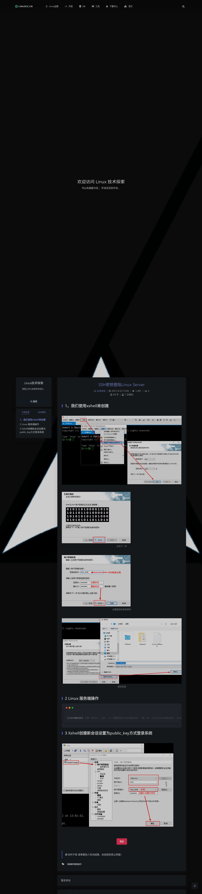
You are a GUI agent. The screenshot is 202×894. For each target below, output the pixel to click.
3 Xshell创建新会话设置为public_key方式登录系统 (33, 430)
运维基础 (101, 390)
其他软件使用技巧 (74, 864)
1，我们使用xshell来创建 (33, 419)
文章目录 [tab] (25, 412)
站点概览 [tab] (42, 412)
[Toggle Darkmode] (195, 886)
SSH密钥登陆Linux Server (121, 384)
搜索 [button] (34, 401)
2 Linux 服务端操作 (29, 424)
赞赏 (122, 841)
